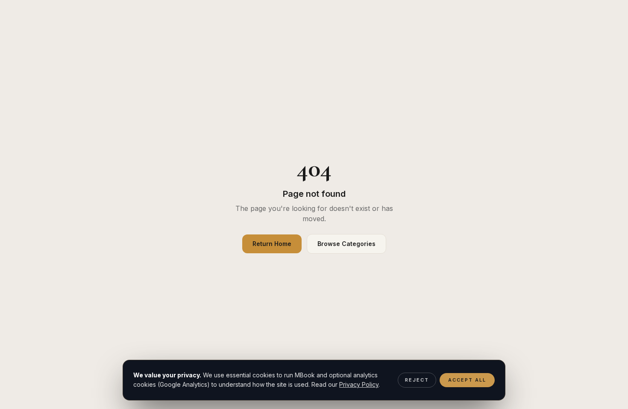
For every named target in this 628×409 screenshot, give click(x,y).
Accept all (467, 380)
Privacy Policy (359, 384)
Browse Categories (346, 243)
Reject (417, 380)
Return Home (271, 243)
